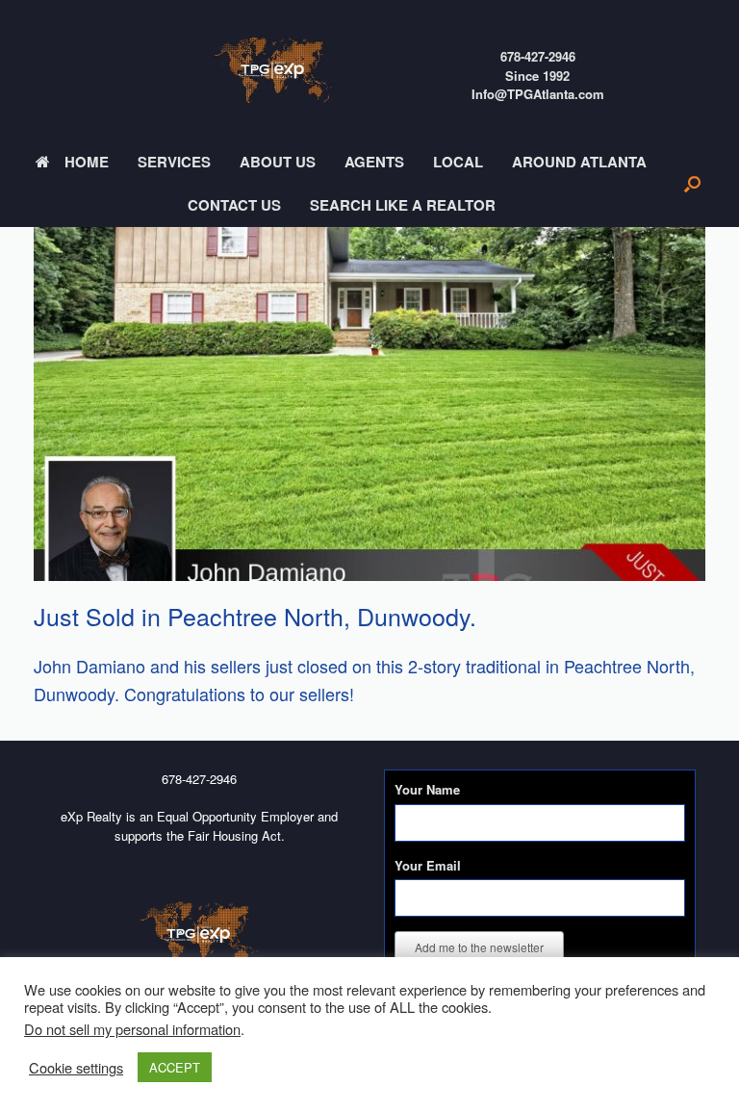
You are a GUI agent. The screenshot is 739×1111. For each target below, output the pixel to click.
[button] (692, 183)
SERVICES (174, 161)
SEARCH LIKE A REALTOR (403, 204)
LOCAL (458, 161)
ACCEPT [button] (174, 1067)
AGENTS (374, 161)
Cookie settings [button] (76, 1067)
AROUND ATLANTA (579, 161)
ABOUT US (278, 161)
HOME (86, 161)
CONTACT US (234, 204)
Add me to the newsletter (479, 947)
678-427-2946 (537, 56)
